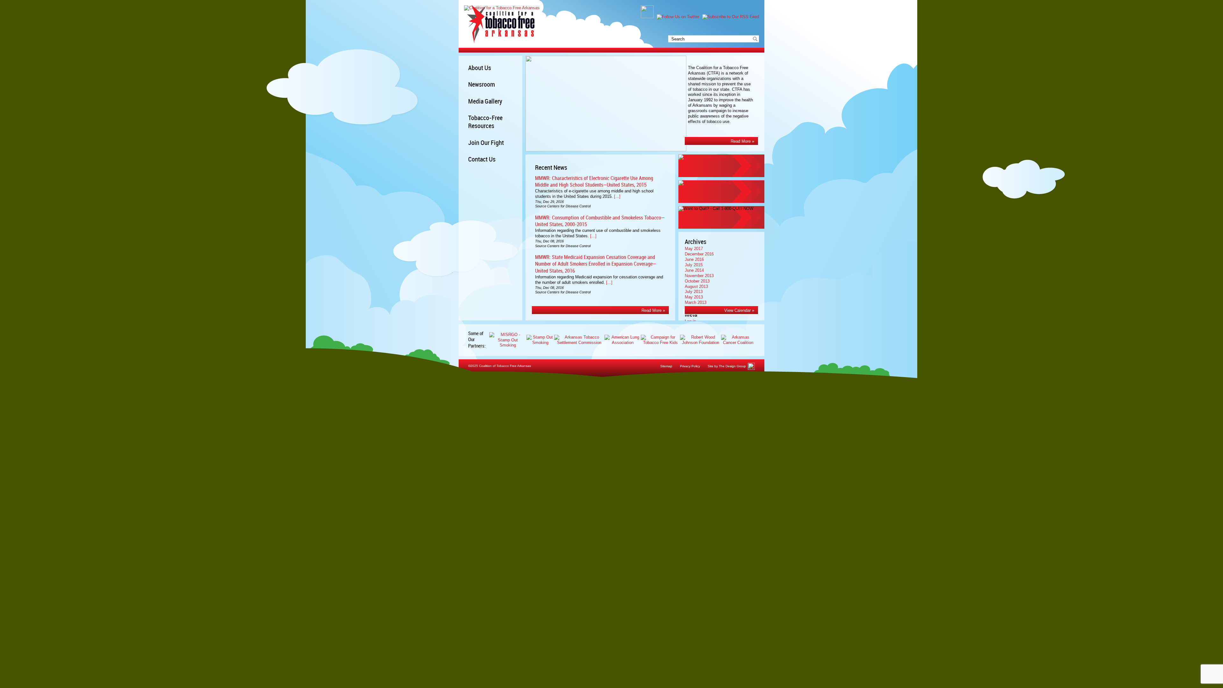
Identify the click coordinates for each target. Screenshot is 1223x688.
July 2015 (694, 264)
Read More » (742, 141)
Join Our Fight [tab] (486, 143)
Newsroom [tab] (481, 85)
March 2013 (695, 302)
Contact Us (482, 159)
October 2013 (697, 281)
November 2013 (699, 275)
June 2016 (694, 259)
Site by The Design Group (727, 366)
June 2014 (694, 270)
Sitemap (666, 366)
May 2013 (694, 297)
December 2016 (699, 254)
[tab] (495, 102)
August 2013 (696, 286)
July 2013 (694, 291)
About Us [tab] (479, 68)
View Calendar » (739, 310)
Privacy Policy (690, 366)
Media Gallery (485, 101)
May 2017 (694, 248)
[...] (617, 196)
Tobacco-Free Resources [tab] (485, 122)
